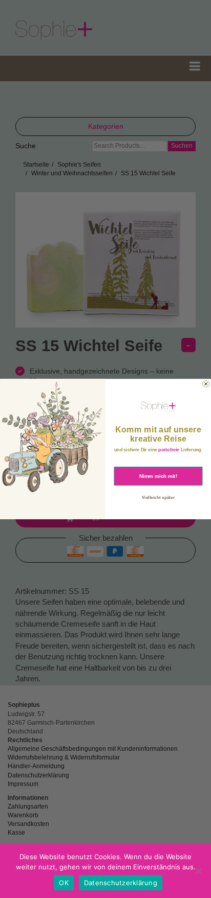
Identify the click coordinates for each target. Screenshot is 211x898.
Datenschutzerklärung (120, 883)
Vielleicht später (158, 497)
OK (64, 883)
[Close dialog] (206, 383)
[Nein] (198, 871)
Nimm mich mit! (158, 475)
